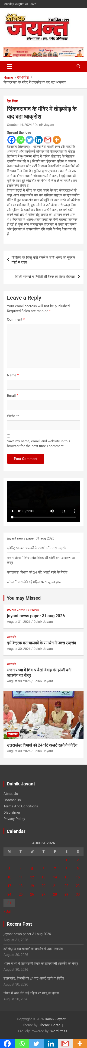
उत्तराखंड (11, 637)
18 (21, 886)
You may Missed (24, 598)
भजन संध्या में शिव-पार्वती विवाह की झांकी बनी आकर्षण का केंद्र (40, 963)
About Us (10, 794)
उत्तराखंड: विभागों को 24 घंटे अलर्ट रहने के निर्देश (37, 572)
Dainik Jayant (44, 125)
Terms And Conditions (20, 806)
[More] (57, 140)
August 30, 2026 (19, 649)
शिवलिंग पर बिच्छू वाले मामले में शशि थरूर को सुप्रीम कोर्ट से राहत (43, 259)
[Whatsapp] (20, 140)
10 (9, 877)
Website (13, 416)
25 (21, 894)
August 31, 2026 (19, 621)
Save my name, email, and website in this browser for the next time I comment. (38, 443)
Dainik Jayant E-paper (23, 609)
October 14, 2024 (19, 125)
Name (13, 375)
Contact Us (12, 800)
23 (78, 886)
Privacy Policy (14, 819)
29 (66, 894)
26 (32, 894)
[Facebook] (11, 140)
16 (78, 877)
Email (12, 396)
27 (43, 894)
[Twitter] (30, 140)
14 (55, 877)
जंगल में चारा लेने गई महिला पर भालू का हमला (34, 582)
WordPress (58, 1031)
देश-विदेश (12, 101)
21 (55, 886)
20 (43, 886)
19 (32, 886)
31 (9, 903)
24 (9, 894)
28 (55, 894)
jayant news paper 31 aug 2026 (30, 538)
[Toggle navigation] (9, 66)
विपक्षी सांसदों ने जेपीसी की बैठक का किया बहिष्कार (45, 277)
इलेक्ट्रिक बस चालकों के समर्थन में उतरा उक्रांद (36, 548)
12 (32, 877)
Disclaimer (11, 812)
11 (21, 877)
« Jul (7, 911)
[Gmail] (48, 140)
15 (66, 877)
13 (43, 877)
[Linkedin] (39, 140)
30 (78, 894)
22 (66, 886)
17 (9, 886)
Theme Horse (49, 1025)
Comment (16, 319)
